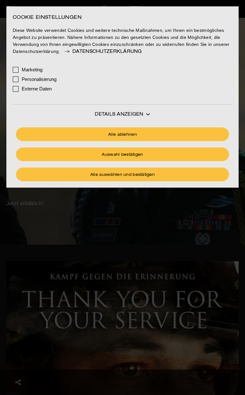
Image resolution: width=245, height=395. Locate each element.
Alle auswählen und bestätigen (122, 175)
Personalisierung (39, 79)
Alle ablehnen (122, 135)
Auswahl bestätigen (122, 155)
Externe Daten (37, 88)
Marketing (32, 69)
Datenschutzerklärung (107, 51)
